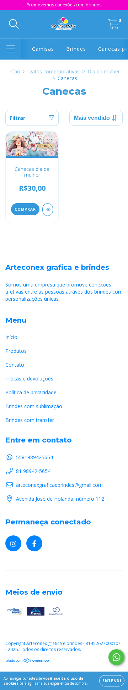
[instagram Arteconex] (13, 543)
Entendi (111, 680)
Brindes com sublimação (33, 406)
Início (14, 71)
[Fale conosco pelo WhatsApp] (116, 657)
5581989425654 (34, 457)
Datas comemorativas (54, 71)
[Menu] (11, 49)
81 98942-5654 (33, 471)
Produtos (16, 350)
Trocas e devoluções (29, 378)
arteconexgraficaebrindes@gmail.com (59, 485)
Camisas (43, 48)
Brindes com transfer (29, 420)
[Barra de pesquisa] (13, 24)
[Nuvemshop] (27, 661)
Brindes (76, 48)
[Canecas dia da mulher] (47, 209)
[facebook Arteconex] (34, 543)
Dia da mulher (103, 71)
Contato (14, 364)
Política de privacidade (31, 392)
